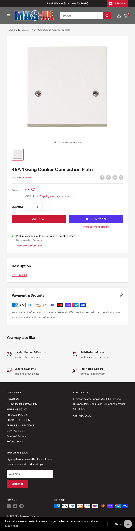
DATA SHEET (19, 274)
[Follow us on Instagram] (21, 506)
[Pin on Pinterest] (108, 177)
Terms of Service (16, 436)
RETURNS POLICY (17, 409)
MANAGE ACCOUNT (19, 420)
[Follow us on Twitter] (15, 506)
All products (22, 30)
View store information (29, 245)
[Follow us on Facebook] (9, 506)
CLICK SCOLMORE (21, 177)
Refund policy (15, 441)
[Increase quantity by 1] (46, 206)
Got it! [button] (118, 524)
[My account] (119, 15)
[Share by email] (121, 177)
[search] (81, 15)
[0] (126, 16)
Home (10, 30)
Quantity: (17, 206)
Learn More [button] (12, 525)
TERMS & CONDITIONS (20, 425)
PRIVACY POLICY (17, 414)
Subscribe (119, 3)
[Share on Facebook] (102, 177)
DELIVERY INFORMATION (22, 404)
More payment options (96, 226)
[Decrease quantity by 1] (28, 206)
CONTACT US (15, 430)
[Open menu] (8, 15)
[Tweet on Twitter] (114, 177)
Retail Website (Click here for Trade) (67, 3)
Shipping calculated (51, 196)
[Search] (107, 15)
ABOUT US (13, 398)
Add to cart (39, 219)
